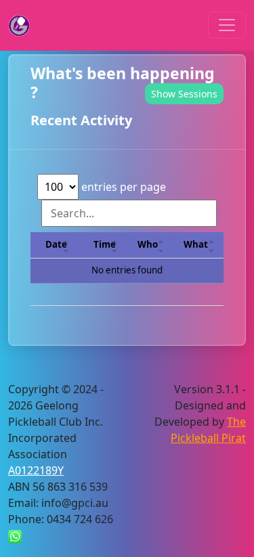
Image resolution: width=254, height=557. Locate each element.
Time (104, 244)
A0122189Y (36, 470)
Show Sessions (184, 93)
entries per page (122, 186)
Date (56, 244)
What (196, 244)
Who (147, 244)
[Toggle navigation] (227, 25)
